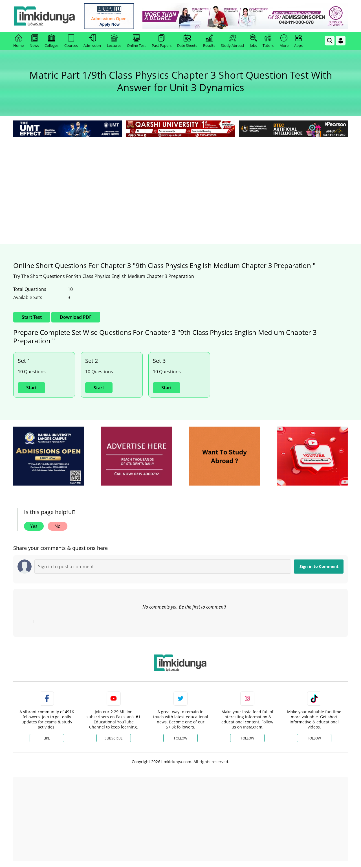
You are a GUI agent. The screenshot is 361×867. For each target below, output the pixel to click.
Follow (180, 738)
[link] (109, 16)
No (57, 526)
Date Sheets (187, 45)
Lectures (114, 45)
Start (31, 388)
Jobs (253, 45)
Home (18, 45)
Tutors (268, 45)
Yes (34, 526)
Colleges (51, 45)
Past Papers (161, 45)
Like (46, 738)
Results (209, 45)
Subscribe (114, 738)
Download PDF (76, 317)
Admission (92, 45)
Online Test (136, 45)
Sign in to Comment (319, 566)
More (284, 45)
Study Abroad (232, 45)
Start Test (32, 317)
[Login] (340, 40)
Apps (298, 45)
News (34, 45)
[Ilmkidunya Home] (44, 16)
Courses (71, 45)
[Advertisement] (180, 180)
